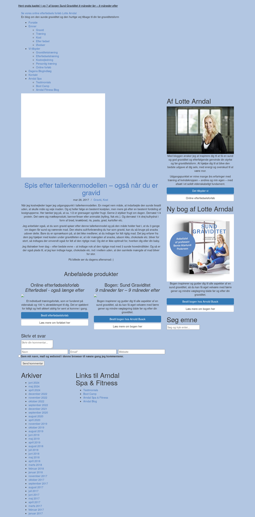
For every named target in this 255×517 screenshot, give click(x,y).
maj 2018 (34, 457)
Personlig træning (46, 63)
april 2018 (34, 461)
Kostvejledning (44, 60)
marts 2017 (35, 506)
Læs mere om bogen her (127, 326)
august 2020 (36, 416)
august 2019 (36, 431)
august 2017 (36, 487)
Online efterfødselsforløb (200, 198)
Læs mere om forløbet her (54, 322)
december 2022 (38, 394)
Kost (38, 37)
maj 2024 (34, 386)
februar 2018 (36, 468)
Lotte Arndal (69, 13)
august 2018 (36, 446)
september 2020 (38, 412)
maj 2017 (34, 498)
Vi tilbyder (34, 48)
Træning (41, 33)
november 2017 (38, 476)
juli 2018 (33, 450)
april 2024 (34, 390)
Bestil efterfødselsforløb (55, 315)
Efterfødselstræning (47, 56)
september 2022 (38, 405)
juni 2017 (34, 494)
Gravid (40, 30)
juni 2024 (34, 382)
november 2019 (38, 423)
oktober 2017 (36, 480)
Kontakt (33, 75)
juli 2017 (33, 491)
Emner (32, 26)
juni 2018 (34, 453)
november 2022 (38, 397)
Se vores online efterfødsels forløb (41, 13)
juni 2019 (34, 435)
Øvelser (40, 45)
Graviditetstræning (47, 52)
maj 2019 (34, 438)
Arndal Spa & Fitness (95, 397)
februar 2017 (36, 509)
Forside (33, 22)
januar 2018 (36, 472)
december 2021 (38, 409)
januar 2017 (36, 513)
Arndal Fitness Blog (47, 90)
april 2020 (34, 420)
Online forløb (43, 67)
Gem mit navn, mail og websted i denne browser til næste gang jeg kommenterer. (72, 356)
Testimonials (43, 82)
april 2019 (34, 442)
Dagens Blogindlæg (40, 71)
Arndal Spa (35, 78)
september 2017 (38, 483)
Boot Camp (42, 86)
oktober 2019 (36, 427)
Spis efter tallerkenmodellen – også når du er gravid (91, 188)
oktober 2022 (36, 401)
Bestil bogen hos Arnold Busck (127, 319)
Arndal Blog (90, 401)
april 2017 (34, 502)
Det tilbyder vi (200, 191)
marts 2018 (35, 465)
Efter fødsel (42, 41)
